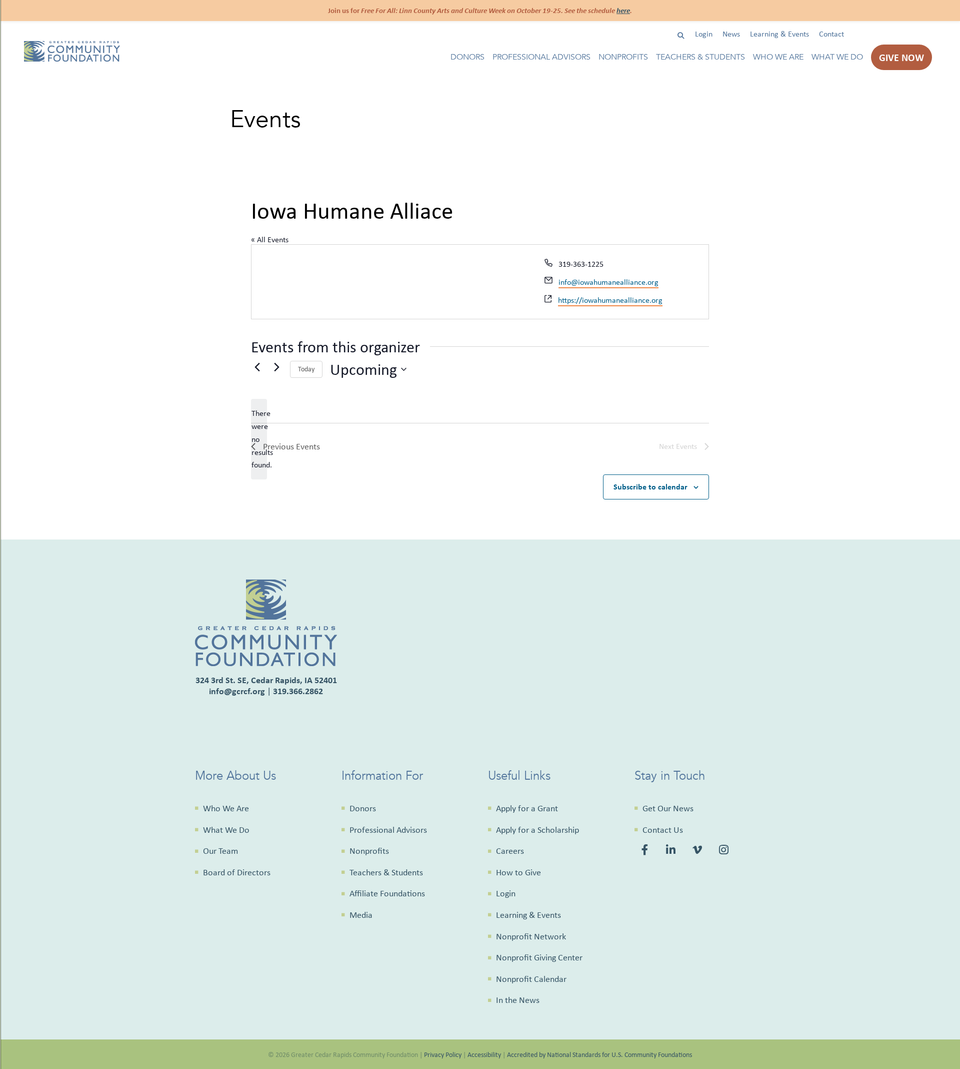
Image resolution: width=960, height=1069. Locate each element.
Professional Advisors (541, 57)
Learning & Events (779, 34)
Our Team (220, 851)
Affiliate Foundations (387, 893)
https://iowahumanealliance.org (610, 300)
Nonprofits (623, 57)
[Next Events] (276, 367)
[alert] (259, 439)
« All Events (269, 239)
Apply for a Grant (527, 808)
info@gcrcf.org (237, 691)
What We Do (837, 57)
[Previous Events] (257, 367)
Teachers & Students (700, 57)
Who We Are (778, 57)
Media (361, 915)
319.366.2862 (298, 691)
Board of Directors (236, 872)
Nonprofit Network (531, 936)
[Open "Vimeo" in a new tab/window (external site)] (698, 851)
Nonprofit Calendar (531, 979)
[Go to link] (72, 59)
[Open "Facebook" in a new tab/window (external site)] (646, 851)
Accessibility (484, 1054)
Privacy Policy (443, 1054)
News (731, 34)
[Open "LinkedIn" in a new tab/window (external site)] (672, 851)
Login (703, 34)
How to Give (518, 872)
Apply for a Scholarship (537, 830)
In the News (518, 1000)
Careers (510, 851)
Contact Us (662, 830)
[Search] (680, 36)
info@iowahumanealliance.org (608, 282)
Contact (831, 34)
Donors (467, 57)
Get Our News (668, 808)
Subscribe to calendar (651, 486)
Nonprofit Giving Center (539, 957)
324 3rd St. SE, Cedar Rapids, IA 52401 (266, 680)
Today (306, 368)
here (623, 10)
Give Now (901, 57)
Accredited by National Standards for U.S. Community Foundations (599, 1054)
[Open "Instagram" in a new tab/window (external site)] (725, 851)
